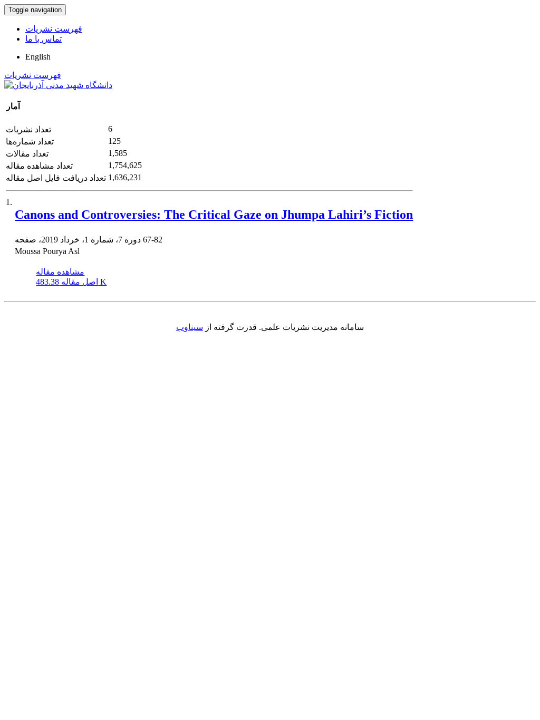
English (38, 56)
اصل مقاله (71, 281)
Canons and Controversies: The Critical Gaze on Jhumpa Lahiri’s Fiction (214, 214)
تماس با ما (43, 38)
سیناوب (189, 327)
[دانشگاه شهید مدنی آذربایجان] (58, 85)
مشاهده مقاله (60, 271)
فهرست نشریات (53, 28)
